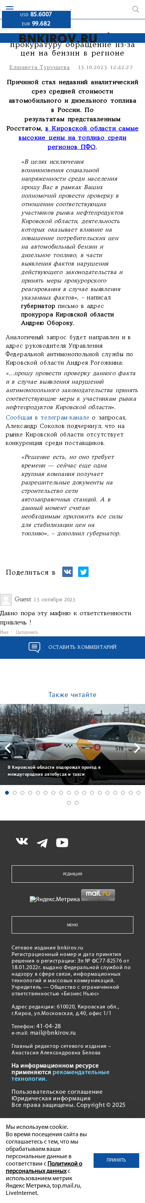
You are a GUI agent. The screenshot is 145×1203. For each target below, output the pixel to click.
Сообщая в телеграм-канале (47, 418)
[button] (7, 793)
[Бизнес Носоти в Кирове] (51, 38)
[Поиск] (135, 9)
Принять (116, 1160)
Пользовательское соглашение (57, 1092)
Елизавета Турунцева (39, 67)
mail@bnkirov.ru (53, 1033)
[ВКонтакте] (67, 575)
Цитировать (27, 632)
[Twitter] (83, 575)
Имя (4, 632)
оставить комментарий (82, 647)
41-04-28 (48, 1027)
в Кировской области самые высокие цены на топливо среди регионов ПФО (78, 138)
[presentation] (7, 748)
